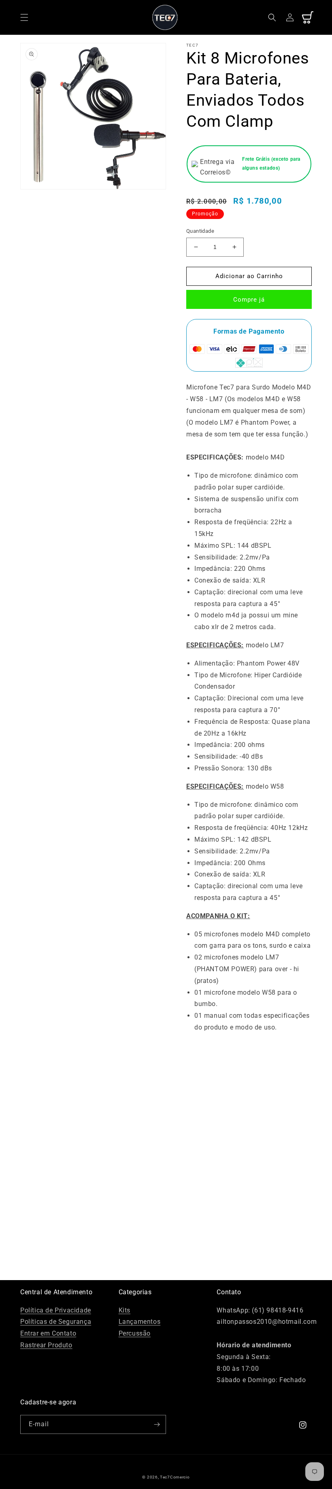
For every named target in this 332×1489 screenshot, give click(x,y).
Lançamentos (140, 1321)
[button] (24, 17)
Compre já (249, 299)
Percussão (135, 1333)
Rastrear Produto (46, 1345)
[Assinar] (157, 1424)
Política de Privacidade (55, 1310)
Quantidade (200, 231)
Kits (124, 1310)
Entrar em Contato (48, 1333)
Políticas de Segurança (55, 1321)
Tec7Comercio (174, 1477)
